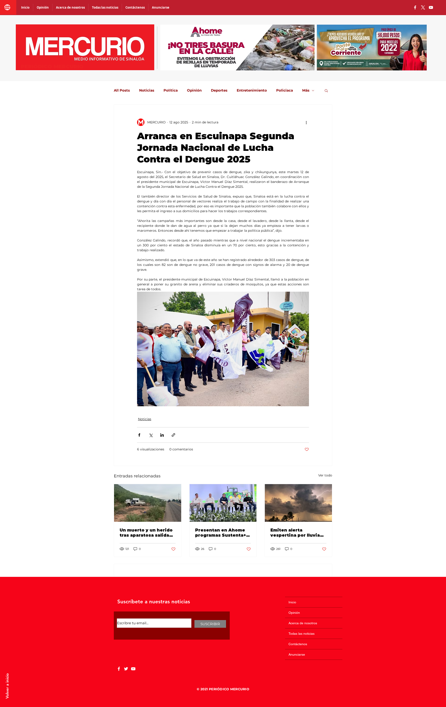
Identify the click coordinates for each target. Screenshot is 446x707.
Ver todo (325, 475)
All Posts (122, 90)
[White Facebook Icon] (118, 668)
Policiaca (284, 90)
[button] (326, 90)
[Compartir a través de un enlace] (173, 435)
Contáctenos (298, 644)
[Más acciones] (306, 122)
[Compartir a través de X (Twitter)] (150, 435)
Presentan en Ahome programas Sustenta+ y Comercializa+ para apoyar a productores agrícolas (222, 533)
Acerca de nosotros (303, 623)
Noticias (146, 90)
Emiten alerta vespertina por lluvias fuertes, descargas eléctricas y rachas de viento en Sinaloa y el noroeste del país (296, 533)
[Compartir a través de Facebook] (139, 435)
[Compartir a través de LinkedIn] (162, 435)
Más (305, 90)
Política (171, 90)
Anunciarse (297, 654)
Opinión (194, 90)
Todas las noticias (302, 633)
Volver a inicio (7, 686)
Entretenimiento (252, 90)
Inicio (292, 602)
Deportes (219, 90)
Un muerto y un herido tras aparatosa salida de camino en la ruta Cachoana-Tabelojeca (146, 533)
